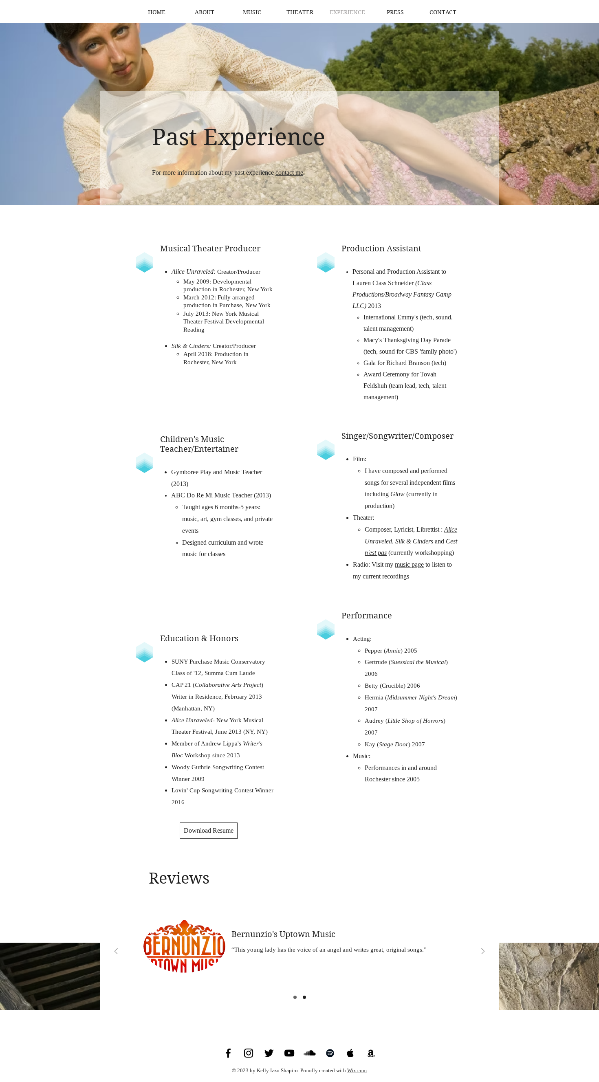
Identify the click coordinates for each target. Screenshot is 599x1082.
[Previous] (116, 952)
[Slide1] (295, 997)
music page (409, 564)
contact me (289, 172)
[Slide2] (304, 997)
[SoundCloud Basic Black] (310, 1053)
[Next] (482, 952)
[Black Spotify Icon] (330, 1053)
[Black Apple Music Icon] (350, 1053)
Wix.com (357, 1070)
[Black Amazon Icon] (371, 1053)
